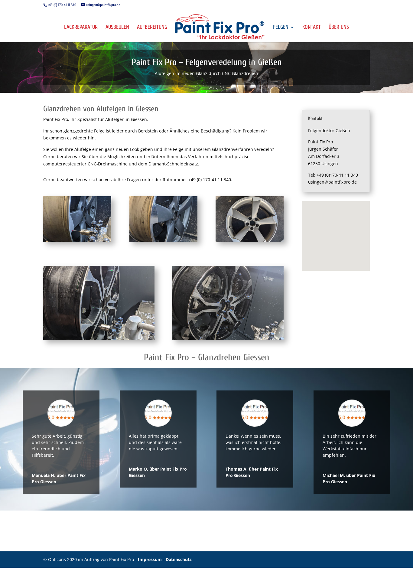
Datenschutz (179, 559)
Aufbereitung (152, 27)
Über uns (339, 27)
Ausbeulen (117, 27)
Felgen (280, 27)
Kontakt (311, 27)
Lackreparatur (81, 27)
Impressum (150, 559)
